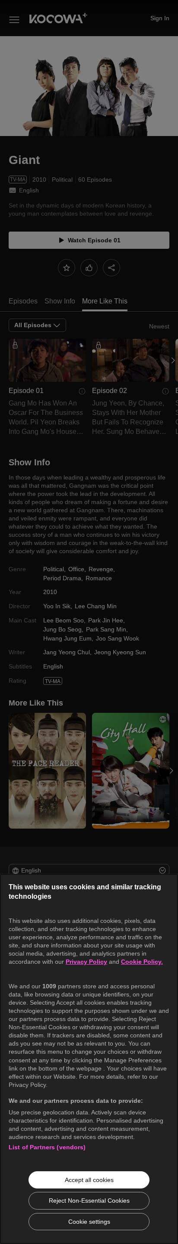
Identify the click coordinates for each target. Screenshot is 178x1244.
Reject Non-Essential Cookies (89, 1200)
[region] (89, 1059)
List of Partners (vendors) (47, 1147)
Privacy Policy (86, 961)
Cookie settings (89, 1221)
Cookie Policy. (142, 961)
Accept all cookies (89, 1179)
